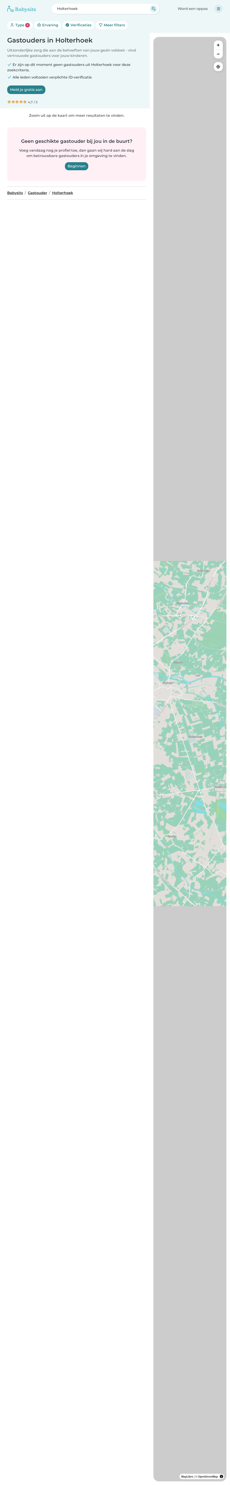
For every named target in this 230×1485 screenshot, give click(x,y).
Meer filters (114, 25)
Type (21, 25)
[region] (189, 759)
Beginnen (77, 166)
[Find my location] (218, 66)
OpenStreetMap (208, 1476)
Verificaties (80, 25)
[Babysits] (21, 9)
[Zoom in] (218, 44)
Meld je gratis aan (26, 89)
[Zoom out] (218, 53)
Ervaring (49, 25)
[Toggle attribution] (221, 1476)
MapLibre (187, 1476)
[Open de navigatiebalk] (218, 8)
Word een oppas (193, 9)
